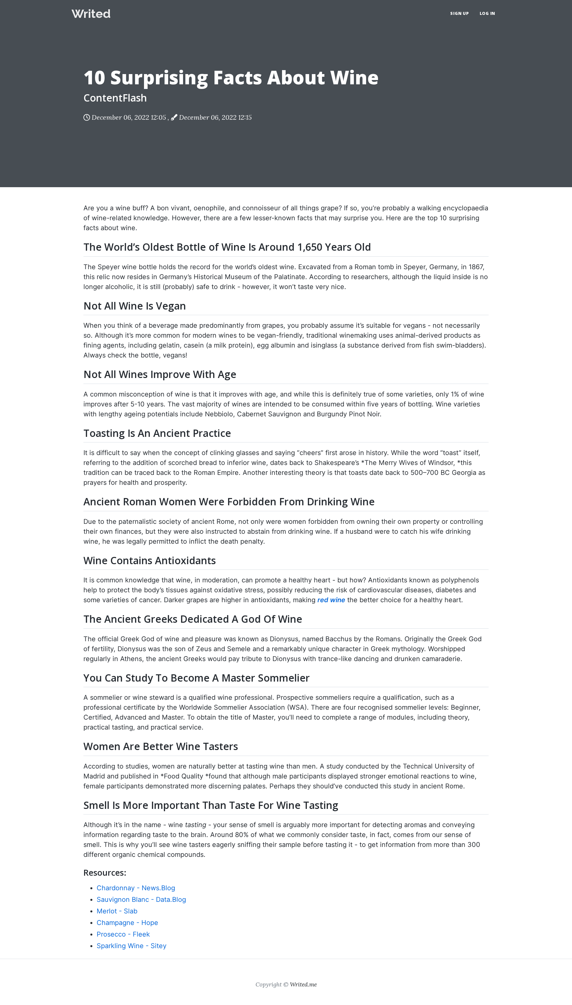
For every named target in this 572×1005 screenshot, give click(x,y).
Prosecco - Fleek (123, 934)
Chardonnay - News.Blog (136, 888)
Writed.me (303, 984)
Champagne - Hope (127, 923)
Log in (488, 13)
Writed (91, 14)
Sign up (459, 13)
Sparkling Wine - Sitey (132, 946)
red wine (331, 600)
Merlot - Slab (117, 911)
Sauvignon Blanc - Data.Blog (141, 899)
